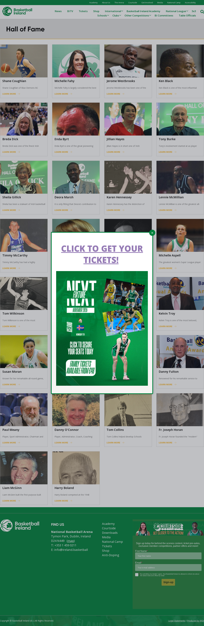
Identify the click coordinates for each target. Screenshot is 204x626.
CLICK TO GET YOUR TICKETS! (102, 254)
